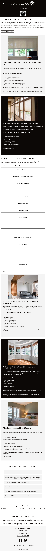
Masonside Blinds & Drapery (23, 528)
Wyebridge (22, 523)
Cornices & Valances (23, 230)
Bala (4, 520)
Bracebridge (18, 520)
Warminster (33, 521)
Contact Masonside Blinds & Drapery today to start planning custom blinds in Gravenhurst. (23, 91)
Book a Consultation (7, 31)
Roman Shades (23, 223)
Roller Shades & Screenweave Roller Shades (23, 176)
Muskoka (23, 520)
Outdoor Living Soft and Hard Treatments (23, 237)
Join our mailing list (23, 533)
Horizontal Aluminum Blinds (23, 183)
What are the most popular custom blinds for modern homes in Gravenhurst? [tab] (20, 491)
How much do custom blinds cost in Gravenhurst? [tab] (15, 471)
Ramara (38, 521)
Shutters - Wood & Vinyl (23, 210)
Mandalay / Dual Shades (23, 203)
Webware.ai (25, 549)
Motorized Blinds (23, 251)
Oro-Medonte (35, 523)
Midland (41, 520)
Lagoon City (5, 523)
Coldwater (28, 520)
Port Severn (13, 521)
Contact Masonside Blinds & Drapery (10, 519)
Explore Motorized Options (11, 333)
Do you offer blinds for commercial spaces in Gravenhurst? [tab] (17, 495)
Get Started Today (8, 456)
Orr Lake (27, 524)
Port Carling (41, 519)
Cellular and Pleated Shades (23, 169)
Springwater (20, 524)
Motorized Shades (23, 264)
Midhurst (41, 523)
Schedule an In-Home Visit (10, 150)
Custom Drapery (23, 217)
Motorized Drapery (23, 257)
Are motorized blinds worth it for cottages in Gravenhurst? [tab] (17, 486)
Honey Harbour (19, 521)
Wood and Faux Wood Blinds (23, 190)
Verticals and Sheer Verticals (23, 196)
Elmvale (18, 523)
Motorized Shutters (23, 244)
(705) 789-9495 (23, 8)
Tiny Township (29, 523)
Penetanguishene (6, 521)
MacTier (25, 521)
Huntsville (36, 519)
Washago (13, 520)
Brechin (42, 521)
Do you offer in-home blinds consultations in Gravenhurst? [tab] (17, 482)
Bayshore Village (12, 523)
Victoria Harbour (35, 520)
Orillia (28, 521)
